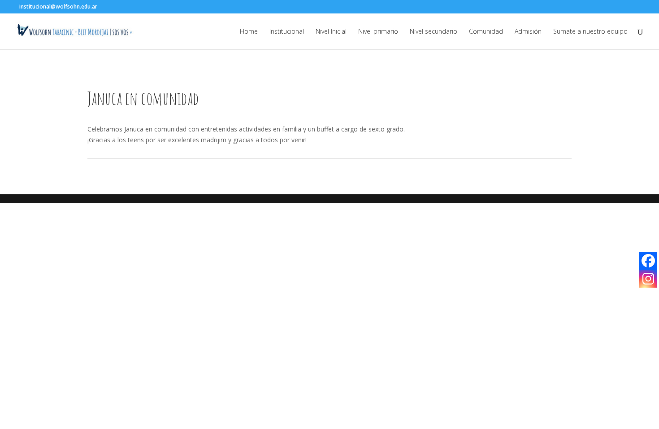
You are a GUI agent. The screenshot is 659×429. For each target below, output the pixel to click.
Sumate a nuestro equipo (590, 31)
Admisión (528, 31)
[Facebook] (648, 261)
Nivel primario (378, 31)
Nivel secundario (433, 31)
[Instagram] (648, 279)
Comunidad (486, 31)
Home (249, 31)
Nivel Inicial (331, 31)
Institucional (286, 31)
